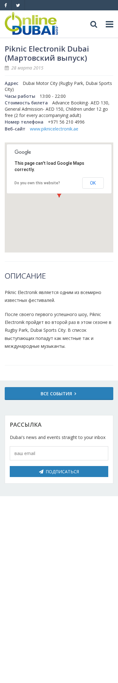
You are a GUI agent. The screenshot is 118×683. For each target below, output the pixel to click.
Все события (56, 394)
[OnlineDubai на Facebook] (5, 5)
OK (93, 183)
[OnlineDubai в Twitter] (18, 5)
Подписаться (62, 472)
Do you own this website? (37, 183)
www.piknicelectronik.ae (54, 129)
